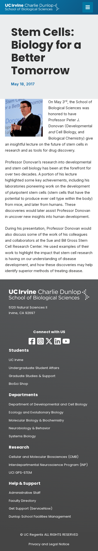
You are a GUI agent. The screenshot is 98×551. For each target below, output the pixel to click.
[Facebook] (32, 341)
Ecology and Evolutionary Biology (36, 412)
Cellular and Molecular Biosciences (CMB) (43, 456)
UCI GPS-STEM (20, 472)
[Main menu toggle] (87, 7)
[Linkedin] (57, 341)
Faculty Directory (22, 500)
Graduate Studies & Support (32, 376)
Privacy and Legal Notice (49, 544)
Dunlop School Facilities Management (40, 516)
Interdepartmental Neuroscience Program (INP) (48, 464)
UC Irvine (16, 359)
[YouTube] (66, 341)
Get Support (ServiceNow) (30, 508)
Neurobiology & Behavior (29, 428)
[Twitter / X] (49, 341)
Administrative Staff (24, 492)
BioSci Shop (18, 383)
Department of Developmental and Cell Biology (48, 404)
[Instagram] (40, 341)
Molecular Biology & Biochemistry (36, 420)
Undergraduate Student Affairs (34, 367)
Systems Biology (22, 436)
